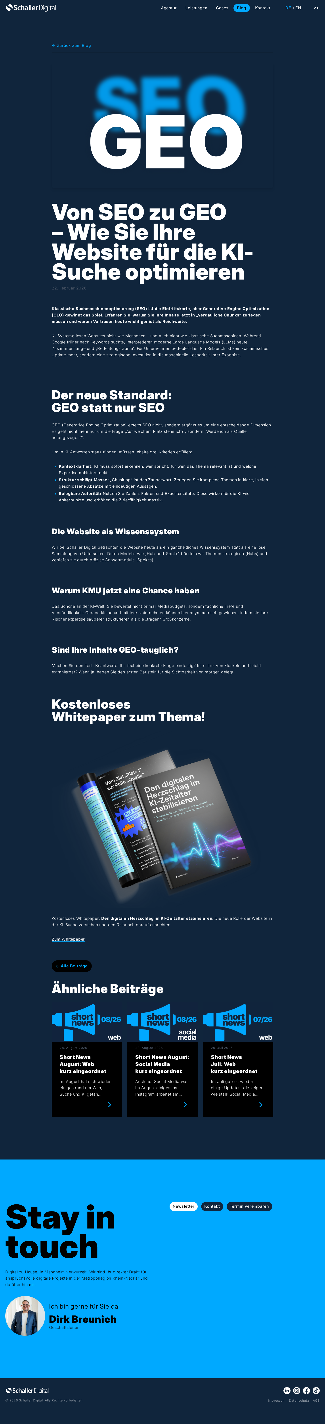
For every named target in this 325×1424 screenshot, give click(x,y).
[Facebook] (306, 1390)
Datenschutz (299, 1400)
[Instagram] (296, 1390)
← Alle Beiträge (72, 966)
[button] (316, 7)
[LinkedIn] (287, 1390)
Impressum (276, 1400)
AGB (316, 1400)
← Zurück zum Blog (71, 45)
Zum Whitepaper (68, 939)
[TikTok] (316, 1390)
